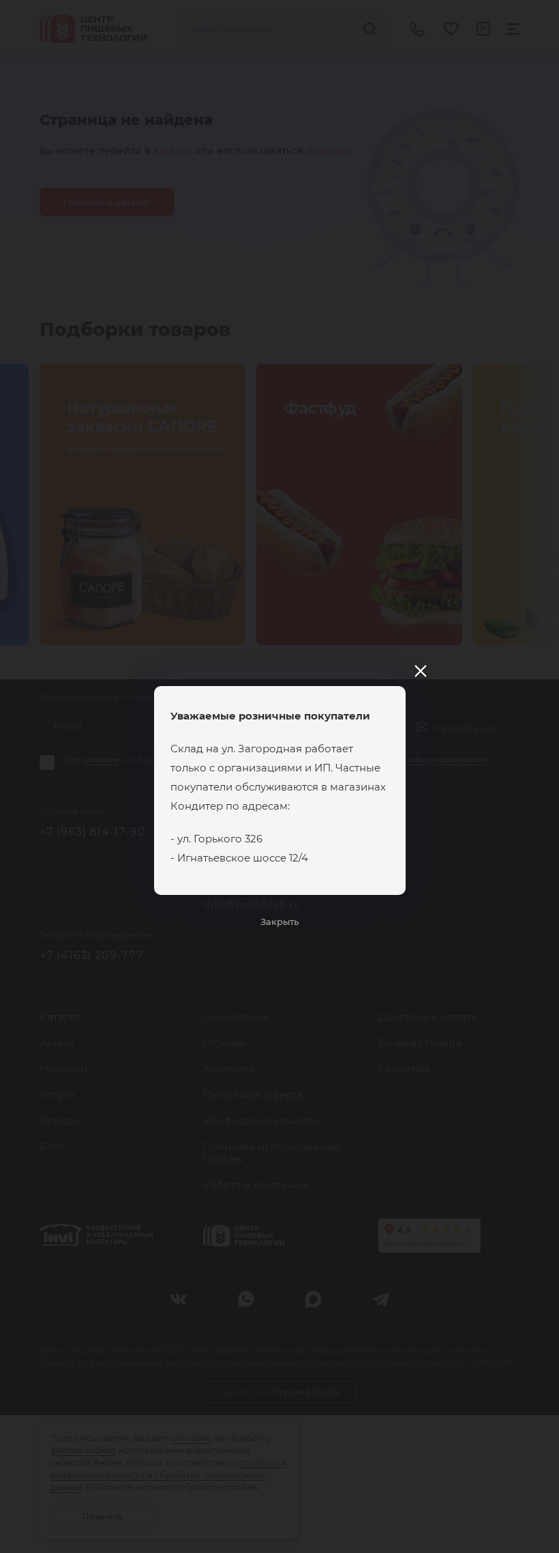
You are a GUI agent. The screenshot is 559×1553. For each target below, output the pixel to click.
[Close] (420, 671)
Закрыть (279, 921)
